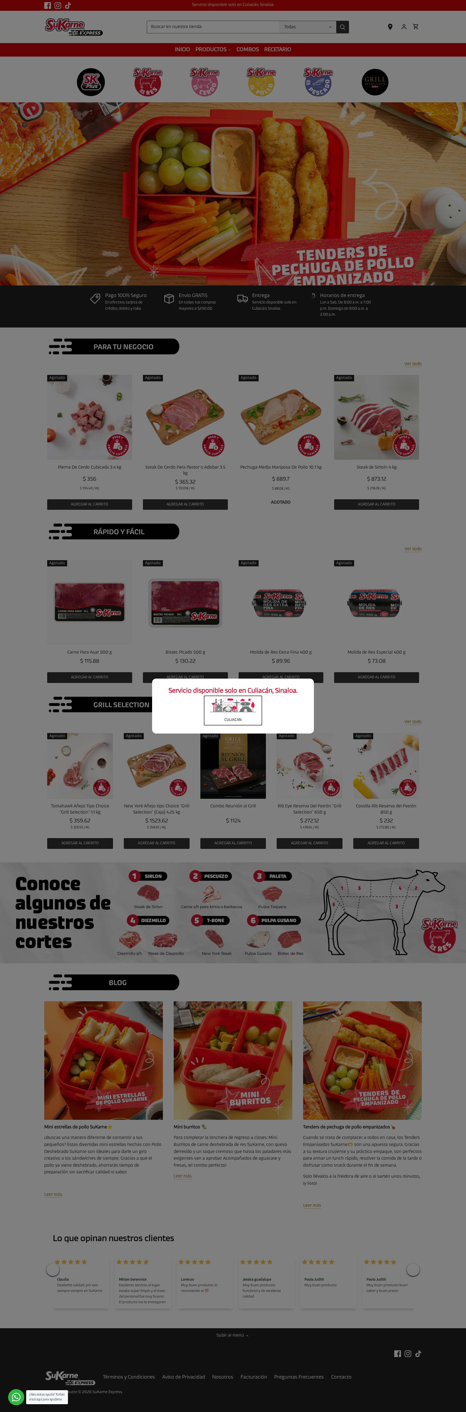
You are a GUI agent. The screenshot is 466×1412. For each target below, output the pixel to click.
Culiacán (233, 720)
